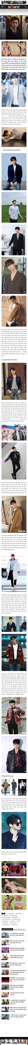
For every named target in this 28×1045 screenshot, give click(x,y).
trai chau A (12, 921)
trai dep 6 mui (5, 922)
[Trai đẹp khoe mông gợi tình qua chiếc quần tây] (5, 935)
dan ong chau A (19, 913)
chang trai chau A (10, 913)
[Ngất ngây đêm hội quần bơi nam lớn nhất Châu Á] (5, 950)
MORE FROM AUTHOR (19, 929)
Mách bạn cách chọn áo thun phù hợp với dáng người (17, 987)
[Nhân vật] (14, 1042)
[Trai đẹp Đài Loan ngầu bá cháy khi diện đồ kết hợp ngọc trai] (5, 1002)
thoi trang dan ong (16, 919)
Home (2, 10)
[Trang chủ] (3, 1042)
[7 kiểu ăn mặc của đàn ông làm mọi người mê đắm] (5, 1016)
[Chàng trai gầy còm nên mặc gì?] (5, 994)
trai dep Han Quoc (6, 924)
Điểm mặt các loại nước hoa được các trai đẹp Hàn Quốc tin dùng (18, 1009)
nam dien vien (15, 917)
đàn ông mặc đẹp (15, 419)
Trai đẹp (14, 1038)
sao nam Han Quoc (6, 919)
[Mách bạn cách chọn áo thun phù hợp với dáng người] (5, 987)
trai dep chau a (13, 922)
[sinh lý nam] (24, 1042)
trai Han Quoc (15, 924)
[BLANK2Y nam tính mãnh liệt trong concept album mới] (5, 979)
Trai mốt (7, 10)
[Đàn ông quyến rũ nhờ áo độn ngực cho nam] (5, 942)
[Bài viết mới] (8, 1042)
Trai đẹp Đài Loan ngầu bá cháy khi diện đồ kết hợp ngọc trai (17, 1001)
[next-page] (5, 1023)
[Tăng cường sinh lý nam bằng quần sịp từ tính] (5, 957)
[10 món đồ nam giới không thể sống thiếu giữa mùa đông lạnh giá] (5, 972)
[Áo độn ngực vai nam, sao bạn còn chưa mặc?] (5, 965)
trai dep (18, 921)
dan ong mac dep (13, 915)
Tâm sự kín (19, 1038)
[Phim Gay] (19, 1042)
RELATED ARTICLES (7, 929)
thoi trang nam (5, 921)
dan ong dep (5, 915)
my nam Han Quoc (6, 917)
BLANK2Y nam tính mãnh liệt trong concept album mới (17, 979)
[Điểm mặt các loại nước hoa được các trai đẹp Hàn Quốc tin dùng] (5, 1009)
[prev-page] (3, 1023)
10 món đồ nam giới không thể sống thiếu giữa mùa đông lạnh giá (18, 972)
